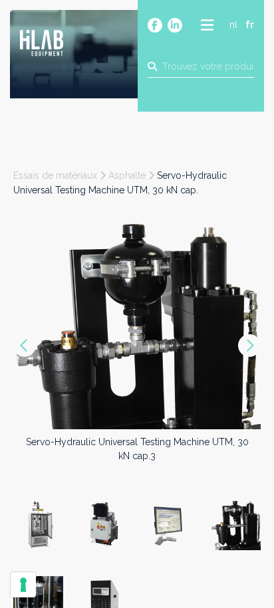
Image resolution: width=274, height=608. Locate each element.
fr (249, 24)
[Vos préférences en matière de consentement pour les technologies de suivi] (23, 584)
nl (233, 24)
